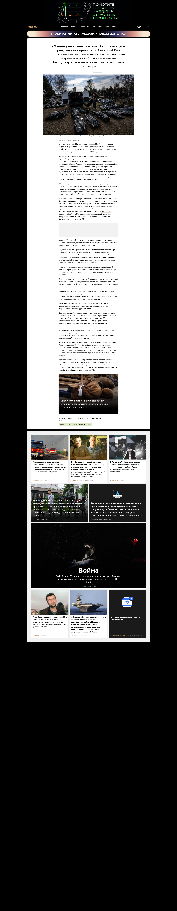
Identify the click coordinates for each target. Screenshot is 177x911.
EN (148, 27)
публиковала (69, 345)
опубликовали (107, 365)
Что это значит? (52, 909)
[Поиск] (144, 27)
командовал (106, 211)
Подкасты (91, 27)
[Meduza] (33, 27)
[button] (88, 105)
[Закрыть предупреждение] (147, 909)
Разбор (82, 27)
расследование (108, 147)
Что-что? (70, 421)
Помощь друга (110, 27)
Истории (73, 27)
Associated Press (97, 72)
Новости (64, 27)
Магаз (100, 27)
